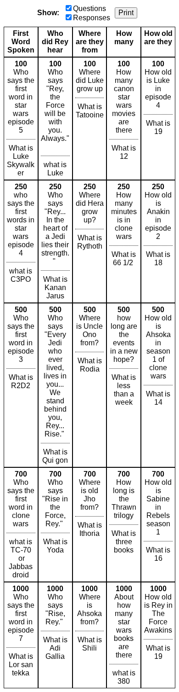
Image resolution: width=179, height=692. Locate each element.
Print (126, 13)
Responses (91, 18)
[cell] (21, 118)
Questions (89, 8)
